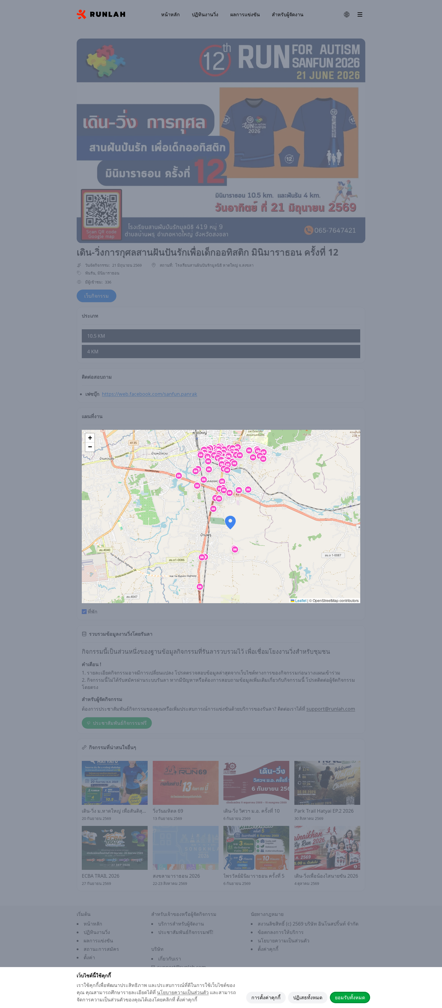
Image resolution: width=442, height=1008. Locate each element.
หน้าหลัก (170, 14)
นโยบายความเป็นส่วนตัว (183, 992)
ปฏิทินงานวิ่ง (205, 14)
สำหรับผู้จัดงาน (287, 14)
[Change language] (346, 14)
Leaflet (300, 600)
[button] (221, 460)
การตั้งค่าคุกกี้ (266, 997)
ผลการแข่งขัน (245, 14)
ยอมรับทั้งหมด (350, 997)
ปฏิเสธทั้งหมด (307, 997)
